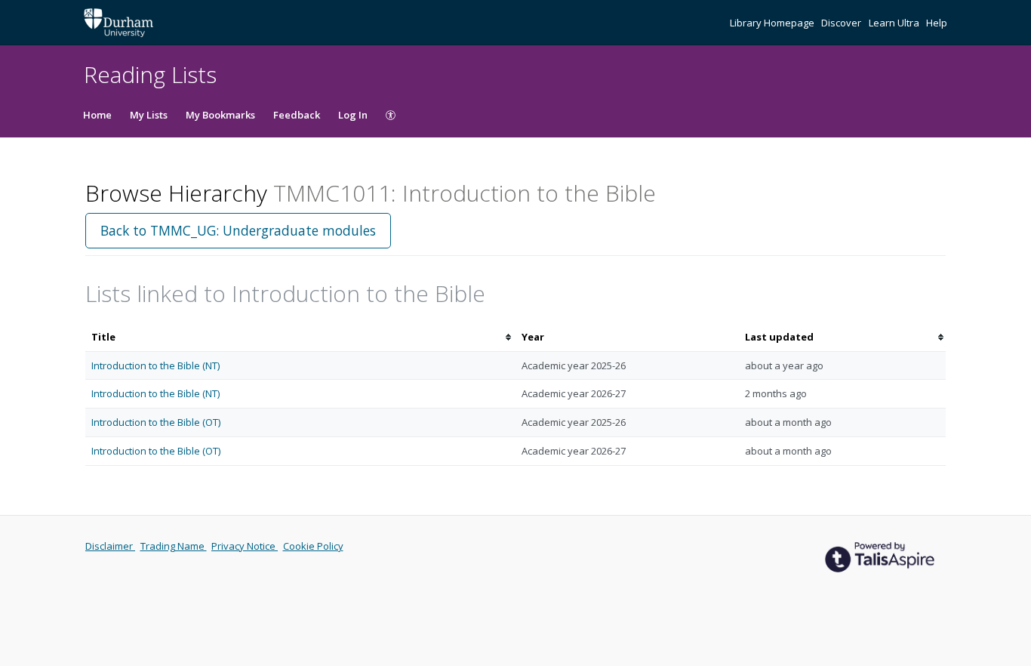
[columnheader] (300, 337)
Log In (353, 115)
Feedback (296, 115)
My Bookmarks (220, 115)
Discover (842, 22)
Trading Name (173, 546)
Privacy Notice (244, 546)
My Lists (149, 115)
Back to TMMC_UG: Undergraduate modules (238, 230)
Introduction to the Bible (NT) (155, 365)
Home (97, 115)
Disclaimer (110, 546)
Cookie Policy (313, 546)
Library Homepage (773, 22)
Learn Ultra (895, 22)
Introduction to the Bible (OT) (155, 422)
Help (936, 22)
